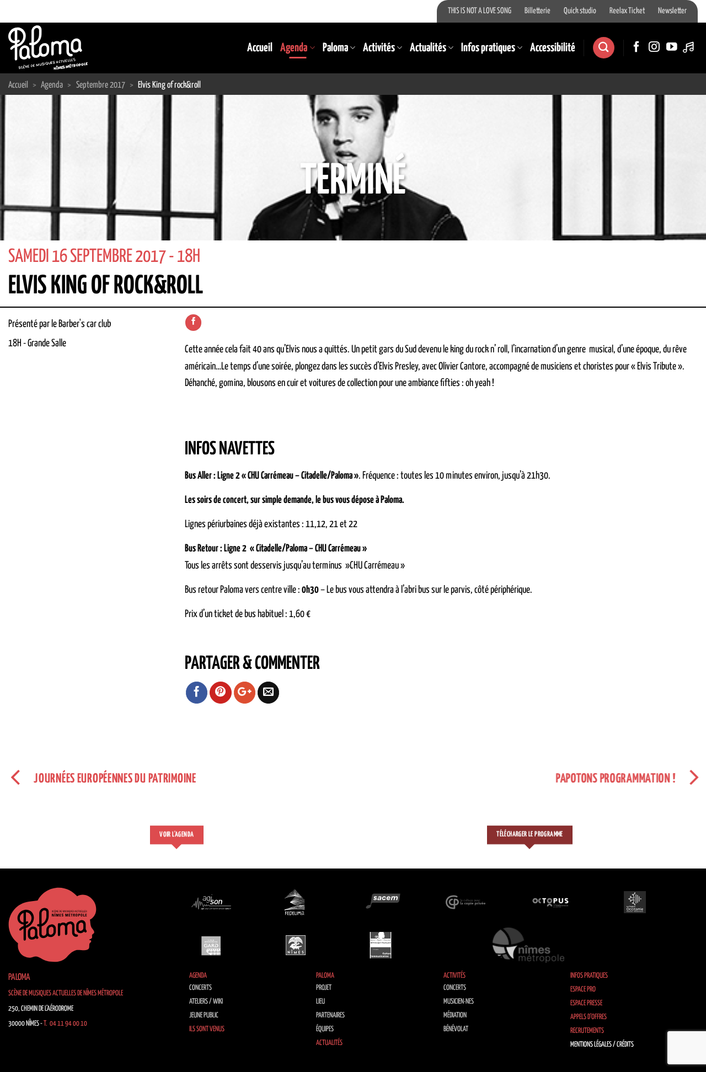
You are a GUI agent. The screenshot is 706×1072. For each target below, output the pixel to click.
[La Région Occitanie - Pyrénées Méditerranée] (635, 902)
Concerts (200, 987)
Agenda (293, 47)
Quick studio (580, 11)
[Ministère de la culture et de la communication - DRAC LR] (381, 945)
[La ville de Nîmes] (296, 945)
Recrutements (587, 1031)
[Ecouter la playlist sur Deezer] (689, 47)
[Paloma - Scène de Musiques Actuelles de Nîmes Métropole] (48, 47)
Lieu (320, 1001)
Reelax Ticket (627, 11)
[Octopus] (550, 902)
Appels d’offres (588, 1017)
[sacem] (381, 902)
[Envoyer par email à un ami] (269, 693)
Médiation (455, 1015)
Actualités (428, 47)
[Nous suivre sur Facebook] (636, 47)
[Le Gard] (211, 945)
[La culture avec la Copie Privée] (465, 902)
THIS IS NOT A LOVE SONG (479, 11)
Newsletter (672, 11)
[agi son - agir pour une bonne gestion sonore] (211, 902)
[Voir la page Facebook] (193, 322)
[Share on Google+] (245, 693)
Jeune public (203, 1015)
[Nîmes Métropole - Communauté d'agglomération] (528, 945)
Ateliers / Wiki (206, 1001)
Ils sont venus (206, 1029)
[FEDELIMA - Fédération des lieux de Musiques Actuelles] (296, 902)
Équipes (325, 1029)
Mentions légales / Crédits (602, 1044)
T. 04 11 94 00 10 (65, 1023)
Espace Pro (583, 989)
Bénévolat (455, 1029)
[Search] (603, 47)
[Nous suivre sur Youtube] (671, 47)
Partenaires (330, 1015)
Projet (323, 987)
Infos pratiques (488, 47)
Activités (379, 47)
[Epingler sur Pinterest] (221, 693)
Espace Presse (586, 1003)
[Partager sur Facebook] (197, 693)
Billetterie (537, 11)
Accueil (259, 47)
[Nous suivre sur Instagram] (654, 47)
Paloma (335, 47)
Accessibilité (552, 47)
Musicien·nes (458, 1001)
